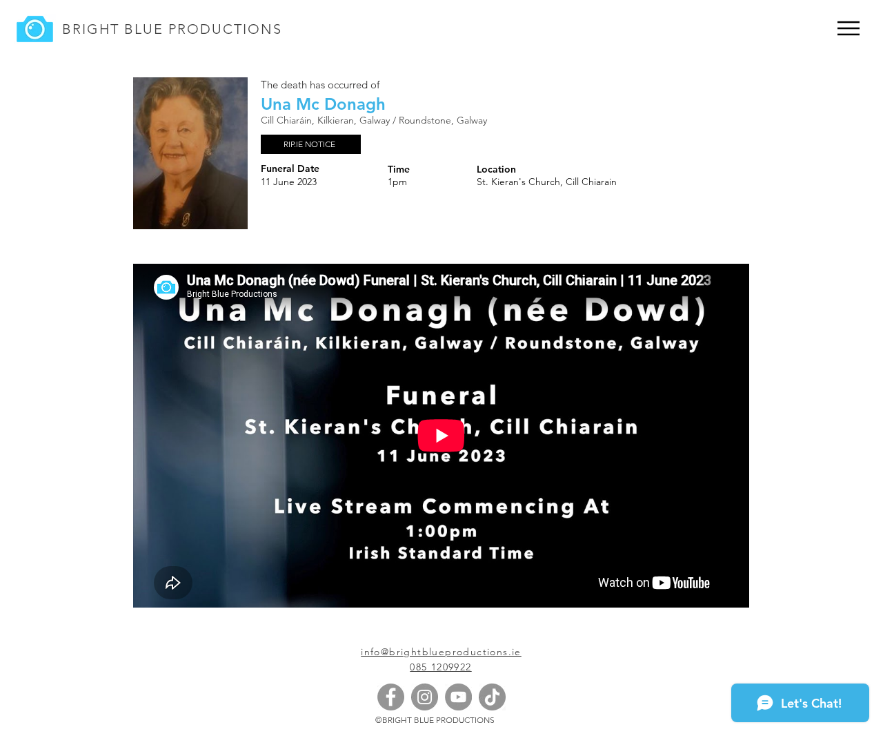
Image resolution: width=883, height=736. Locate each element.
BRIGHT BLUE (112, 29)
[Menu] (848, 28)
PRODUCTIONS (222, 29)
